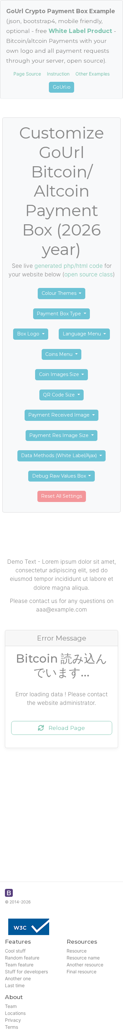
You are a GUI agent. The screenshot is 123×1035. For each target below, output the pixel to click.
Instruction (58, 74)
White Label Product (80, 30)
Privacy (13, 1020)
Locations (15, 1013)
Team (11, 1006)
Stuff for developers (26, 971)
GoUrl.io (62, 87)
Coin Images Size (59, 374)
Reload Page (64, 727)
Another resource (85, 964)
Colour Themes (60, 293)
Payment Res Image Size (59, 435)
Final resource (81, 971)
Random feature (22, 957)
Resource (77, 951)
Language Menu (82, 334)
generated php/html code (68, 265)
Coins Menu (59, 354)
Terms (11, 1027)
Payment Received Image (59, 415)
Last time (15, 985)
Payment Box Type (59, 314)
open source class (88, 274)
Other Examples (92, 74)
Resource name (83, 957)
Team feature (19, 964)
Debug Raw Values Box (59, 476)
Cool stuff (15, 951)
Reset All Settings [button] (61, 496)
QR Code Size (59, 395)
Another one (18, 978)
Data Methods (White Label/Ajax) (59, 455)
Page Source (27, 74)
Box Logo (29, 334)
